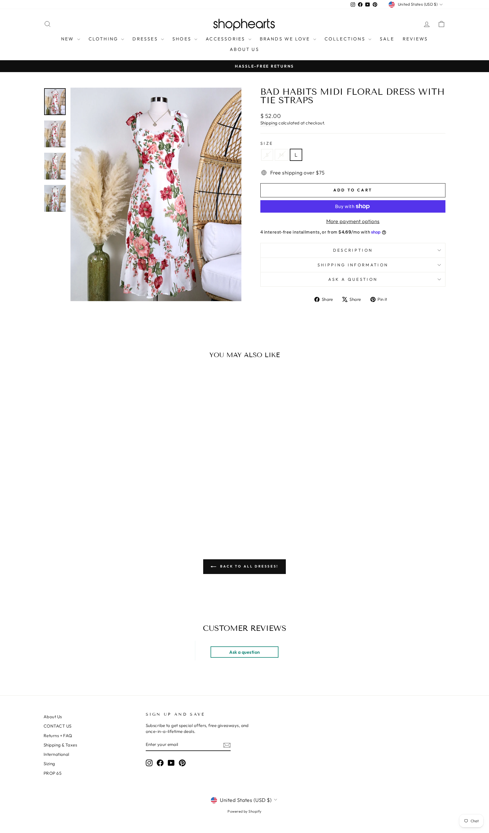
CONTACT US (58, 726)
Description (353, 250)
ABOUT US (244, 49)
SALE (387, 39)
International (56, 754)
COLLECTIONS (346, 39)
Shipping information (353, 264)
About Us (53, 716)
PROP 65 (52, 773)
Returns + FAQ (58, 735)
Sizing (49, 763)
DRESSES (146, 39)
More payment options (353, 221)
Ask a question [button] (244, 652)
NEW (68, 39)
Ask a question (353, 279)
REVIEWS (415, 39)
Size (266, 143)
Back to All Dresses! (248, 566)
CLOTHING (104, 39)
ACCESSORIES (226, 39)
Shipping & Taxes (60, 745)
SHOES (182, 39)
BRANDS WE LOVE (286, 39)
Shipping (269, 123)
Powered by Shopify (244, 811)
